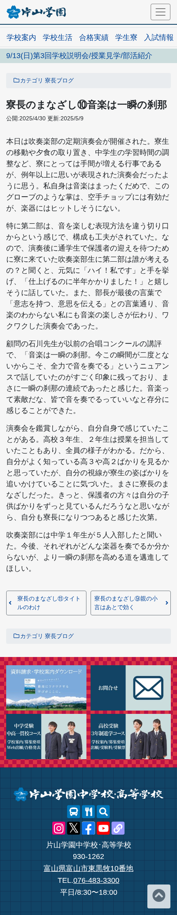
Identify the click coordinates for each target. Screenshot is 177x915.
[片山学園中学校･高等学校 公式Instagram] (58, 828)
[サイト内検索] (103, 812)
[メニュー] (160, 12)
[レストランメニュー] (88, 812)
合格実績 (94, 37)
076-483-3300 (96, 880)
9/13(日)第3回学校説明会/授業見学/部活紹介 (79, 56)
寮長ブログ (59, 80)
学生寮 (126, 37)
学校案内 (21, 37)
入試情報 (159, 37)
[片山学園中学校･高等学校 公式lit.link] (118, 828)
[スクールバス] (73, 812)
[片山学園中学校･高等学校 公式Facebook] (88, 828)
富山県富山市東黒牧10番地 (88, 868)
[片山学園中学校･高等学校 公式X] (73, 828)
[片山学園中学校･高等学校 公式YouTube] (103, 828)
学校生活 (57, 37)
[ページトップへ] (158, 896)
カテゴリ (31, 80)
